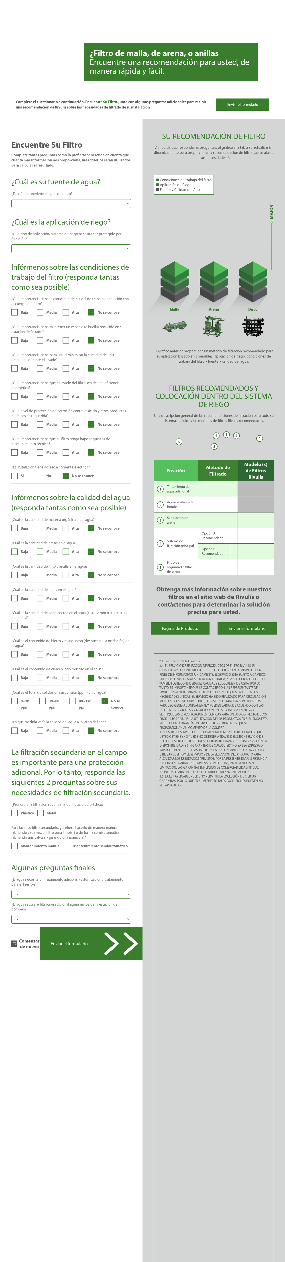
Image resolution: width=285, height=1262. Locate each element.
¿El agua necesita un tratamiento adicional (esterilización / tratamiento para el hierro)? (67, 881)
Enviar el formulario (242, 104)
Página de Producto (180, 628)
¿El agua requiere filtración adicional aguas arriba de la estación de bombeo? (64, 906)
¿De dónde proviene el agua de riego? (41, 193)
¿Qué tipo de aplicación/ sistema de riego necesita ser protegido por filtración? (66, 236)
